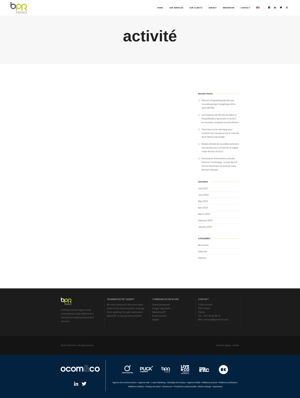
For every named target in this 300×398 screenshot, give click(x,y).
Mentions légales (223, 345)
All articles (203, 245)
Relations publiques (228, 382)
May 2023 (203, 201)
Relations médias (136, 386)
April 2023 (203, 207)
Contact (245, 8)
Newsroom (228, 8)
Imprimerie (217, 386)
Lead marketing (158, 382)
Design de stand (153, 386)
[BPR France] (18, 8)
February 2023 (205, 220)
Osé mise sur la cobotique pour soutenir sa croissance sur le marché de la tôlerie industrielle (220, 133)
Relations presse (209, 382)
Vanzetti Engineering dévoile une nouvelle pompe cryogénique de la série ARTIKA (218, 104)
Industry (202, 258)
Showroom (167, 386)
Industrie (202, 251)
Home (160, 8)
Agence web (144, 382)
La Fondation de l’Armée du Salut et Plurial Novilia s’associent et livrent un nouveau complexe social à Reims (220, 119)
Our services (176, 8)
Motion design (204, 386)
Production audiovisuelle (185, 386)
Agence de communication (124, 382)
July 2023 (203, 188)
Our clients (195, 8)
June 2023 (203, 195)
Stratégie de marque (176, 382)
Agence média (193, 382)
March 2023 (204, 214)
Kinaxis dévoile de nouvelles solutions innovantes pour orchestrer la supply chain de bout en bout (220, 148)
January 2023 (205, 227)
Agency (213, 8)
